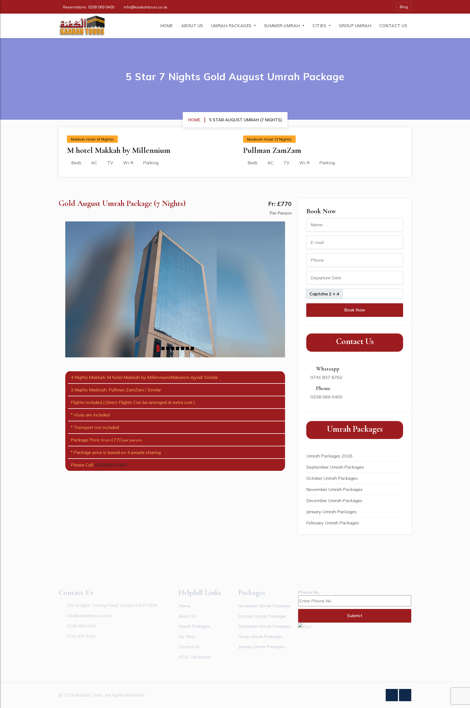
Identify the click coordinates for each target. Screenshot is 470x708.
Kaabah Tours (89, 695)
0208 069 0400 (111, 465)
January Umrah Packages (331, 511)
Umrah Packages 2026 (329, 456)
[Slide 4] (172, 348)
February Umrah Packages (332, 522)
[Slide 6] (182, 348)
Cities (320, 25)
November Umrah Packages (334, 489)
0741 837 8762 (326, 377)
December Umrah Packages (334, 500)
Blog (404, 6)
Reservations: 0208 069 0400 (88, 7)
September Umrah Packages (335, 467)
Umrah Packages (232, 25)
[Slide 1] (158, 348)
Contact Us (393, 25)
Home (166, 25)
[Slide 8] (192, 348)
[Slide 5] (177, 348)
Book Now (354, 310)
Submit (354, 615)
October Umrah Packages (332, 478)
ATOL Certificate (194, 657)
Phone (322, 388)
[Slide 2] (163, 348)
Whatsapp (327, 368)
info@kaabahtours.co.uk (145, 7)
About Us (192, 25)
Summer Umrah (282, 25)
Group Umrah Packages (260, 636)
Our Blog (186, 636)
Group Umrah (355, 25)
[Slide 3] (167, 348)
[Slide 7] (187, 348)
